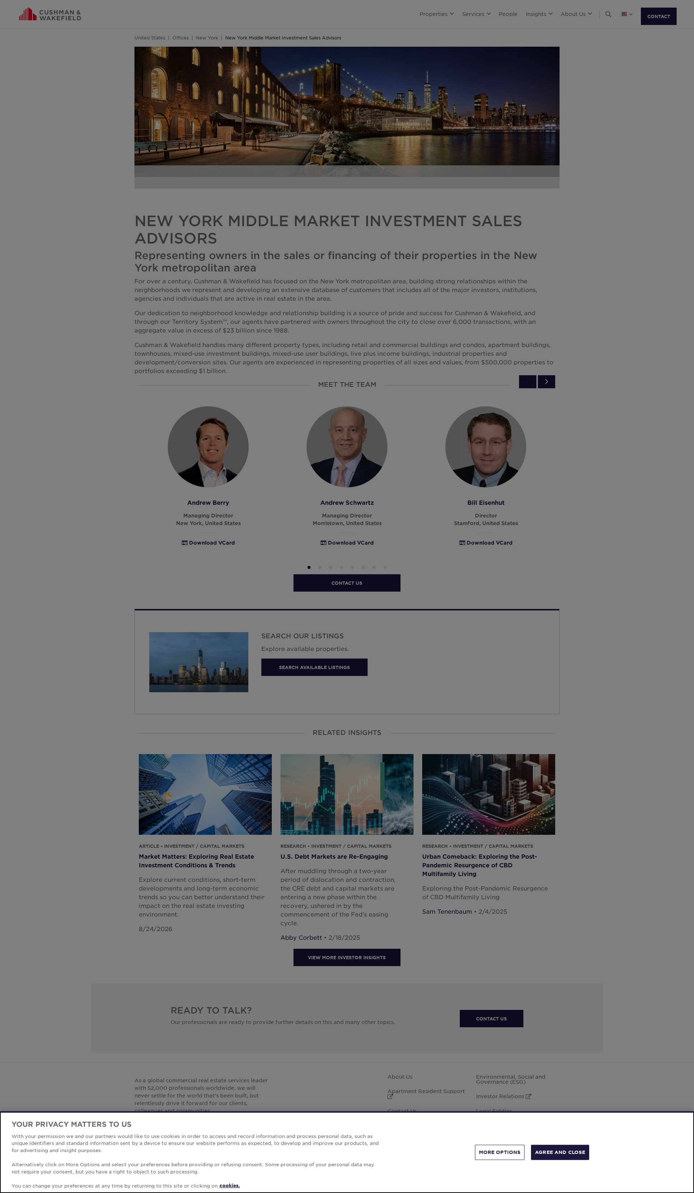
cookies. (229, 1185)
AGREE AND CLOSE (560, 1152)
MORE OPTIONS (500, 1152)
